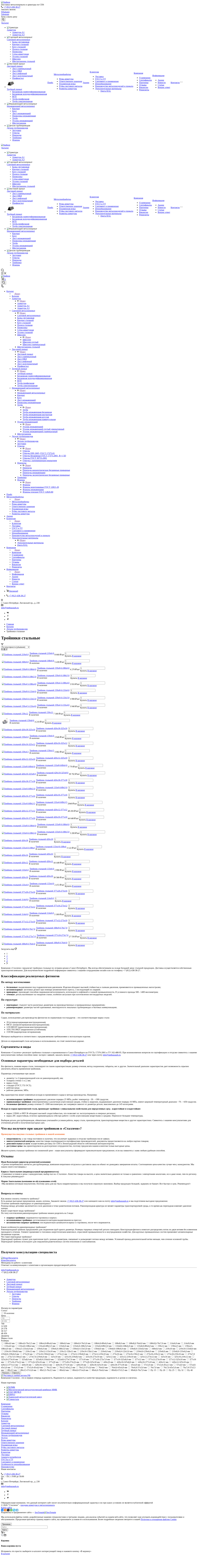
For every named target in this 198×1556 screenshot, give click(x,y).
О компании (144, 78)
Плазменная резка (67, 84)
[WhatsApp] (11, 1510)
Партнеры (143, 82)
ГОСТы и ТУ (7, 1459)
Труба (15, 118)
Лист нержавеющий (21, 113)
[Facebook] (7, 616)
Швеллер (16, 59)
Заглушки (16, 130)
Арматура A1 (18, 32)
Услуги (4, 1438)
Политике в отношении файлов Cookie (158, 1519)
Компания (138, 73)
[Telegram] (17, 1510)
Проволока (17, 52)
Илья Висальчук (8, 1260)
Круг (14, 111)
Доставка (99, 76)
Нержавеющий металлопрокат (21, 106)
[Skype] (14, 1510)
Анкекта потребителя (11, 1457)
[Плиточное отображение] (2, 649)
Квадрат (16, 108)
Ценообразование (103, 84)
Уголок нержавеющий (22, 121)
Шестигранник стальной (23, 61)
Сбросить (16, 1373)
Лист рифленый (19, 73)
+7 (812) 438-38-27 (12, 7)
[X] (8, 1510)
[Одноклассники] (5, 1510)
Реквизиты (144, 90)
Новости (162, 82)
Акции (86, 82)
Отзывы (143, 85)
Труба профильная (20, 99)
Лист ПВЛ (17, 71)
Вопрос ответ (164, 87)
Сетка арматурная (20, 54)
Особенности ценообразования (15, 1464)
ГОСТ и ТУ (100, 79)
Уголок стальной (20, 56)
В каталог (5, 1554)
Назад (17, 294)
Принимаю (6, 1524)
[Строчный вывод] (4, 649)
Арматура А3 (18, 35)
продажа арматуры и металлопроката (37, 1505)
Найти (4, 1530)
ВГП (14, 96)
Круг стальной (19, 47)
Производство (7, 1467)
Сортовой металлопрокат (18, 39)
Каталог (5, 23)
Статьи (161, 85)
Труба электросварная (22, 101)
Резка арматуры (66, 79)
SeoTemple (39, 1512)
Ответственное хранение (70, 81)
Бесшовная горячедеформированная (28, 92)
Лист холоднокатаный (22, 76)
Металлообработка (62, 74)
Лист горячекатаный (21, 68)
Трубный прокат (14, 89)
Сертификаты (145, 80)
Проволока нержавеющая (24, 116)
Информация (158, 75)
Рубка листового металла (70, 86)
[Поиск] (3, 19)
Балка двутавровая (20, 42)
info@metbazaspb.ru (10, 608)
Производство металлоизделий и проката (114, 86)
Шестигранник (19, 123)
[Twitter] (7, 619)
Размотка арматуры (68, 88)
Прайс (50, 82)
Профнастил (18, 78)
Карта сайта (6, 1507)
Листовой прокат (15, 66)
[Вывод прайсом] (6, 649)
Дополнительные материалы (108, 88)
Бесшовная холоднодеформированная (29, 94)
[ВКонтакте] (2, 1510)
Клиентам (94, 72)
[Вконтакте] (7, 613)
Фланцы (16, 140)
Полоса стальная (19, 49)
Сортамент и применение (107, 81)
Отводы (16, 133)
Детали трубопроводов (17, 128)
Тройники (17, 137)
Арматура (11, 30)
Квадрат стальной (20, 44)
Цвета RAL (105, 91)
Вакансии (143, 87)
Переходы (16, 135)
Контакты (175, 82)
